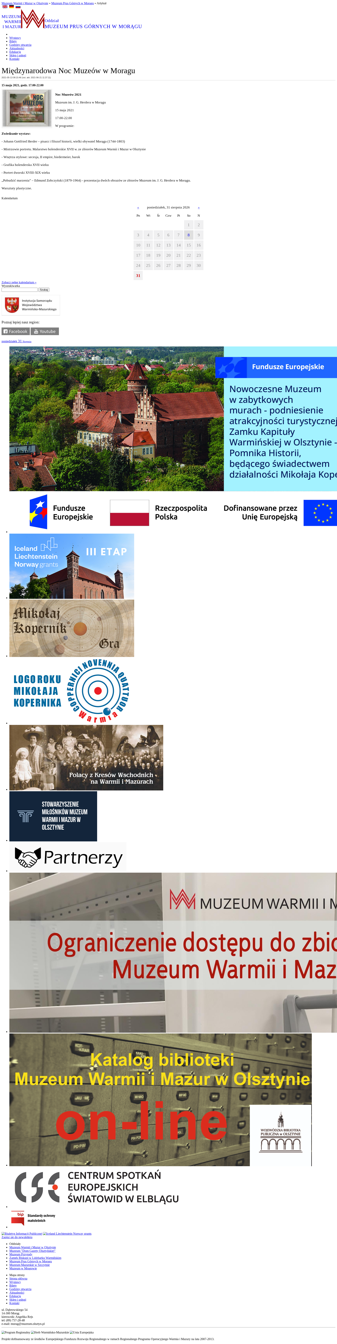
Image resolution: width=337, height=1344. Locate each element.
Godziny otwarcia (20, 44)
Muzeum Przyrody (20, 1254)
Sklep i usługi (17, 55)
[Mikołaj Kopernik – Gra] (71, 656)
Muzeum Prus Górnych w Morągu (72, 3)
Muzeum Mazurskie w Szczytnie (29, 1265)
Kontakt (14, 59)
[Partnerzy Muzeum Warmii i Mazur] (67, 870)
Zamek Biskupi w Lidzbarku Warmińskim (35, 1257)
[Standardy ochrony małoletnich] (38, 1227)
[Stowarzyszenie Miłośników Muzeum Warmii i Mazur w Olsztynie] (53, 840)
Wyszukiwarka (11, 285)
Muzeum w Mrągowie (23, 1268)
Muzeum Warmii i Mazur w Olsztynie (25, 3)
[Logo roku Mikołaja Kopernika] (71, 723)
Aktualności (16, 48)
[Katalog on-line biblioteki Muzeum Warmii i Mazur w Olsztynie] (160, 1165)
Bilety (13, 41)
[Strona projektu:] (86, 789)
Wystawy (15, 37)
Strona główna (18, 1278)
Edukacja (15, 51)
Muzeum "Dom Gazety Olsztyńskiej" (32, 1250)
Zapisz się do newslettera (17, 1237)
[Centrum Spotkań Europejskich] (96, 1206)
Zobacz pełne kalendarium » (19, 282)
